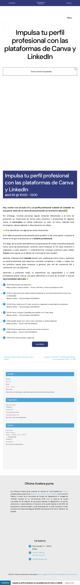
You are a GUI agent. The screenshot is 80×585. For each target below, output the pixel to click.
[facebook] (29, 565)
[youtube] (36, 565)
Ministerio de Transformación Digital (43, 494)
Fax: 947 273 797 (38, 555)
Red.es (65, 491)
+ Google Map (11, 437)
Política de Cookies (70, 574)
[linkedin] (39, 565)
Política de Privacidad (54, 574)
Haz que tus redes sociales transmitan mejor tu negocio (19, 358)
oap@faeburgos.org (39, 559)
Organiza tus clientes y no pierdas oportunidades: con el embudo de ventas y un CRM (60, 358)
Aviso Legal (42, 574)
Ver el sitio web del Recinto (14, 444)
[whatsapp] (76, 3)
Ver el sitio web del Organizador (16, 417)
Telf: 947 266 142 (38, 553)
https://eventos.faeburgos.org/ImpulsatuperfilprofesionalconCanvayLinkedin (30, 392)
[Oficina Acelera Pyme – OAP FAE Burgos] (21, 9)
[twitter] (32, 565)
